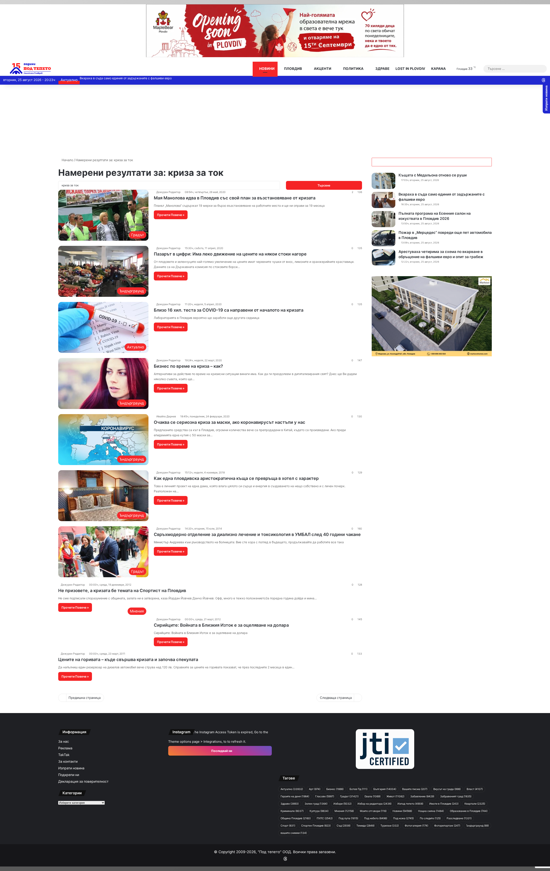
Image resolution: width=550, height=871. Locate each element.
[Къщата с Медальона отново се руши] (383, 181)
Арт (314, 789)
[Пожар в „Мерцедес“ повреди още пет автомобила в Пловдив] (383, 238)
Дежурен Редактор (168, 192)
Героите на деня (295, 796)
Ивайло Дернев (166, 416)
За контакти (68, 761)
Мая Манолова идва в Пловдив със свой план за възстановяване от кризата (234, 198)
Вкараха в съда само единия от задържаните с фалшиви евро (129, 78)
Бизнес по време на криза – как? (188, 366)
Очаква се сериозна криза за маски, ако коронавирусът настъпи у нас (229, 422)
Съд (343, 825)
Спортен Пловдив (316, 825)
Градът (349, 796)
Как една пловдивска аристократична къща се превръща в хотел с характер (236, 478)
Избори (342, 803)
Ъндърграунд (477, 825)
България (384, 789)
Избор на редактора (374, 803)
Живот (395, 796)
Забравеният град (455, 796)
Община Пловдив (296, 818)
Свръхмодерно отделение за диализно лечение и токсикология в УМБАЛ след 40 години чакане (257, 534)
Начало (67, 160)
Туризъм (389, 825)
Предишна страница (85, 698)
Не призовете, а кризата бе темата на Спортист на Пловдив (122, 590)
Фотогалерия (416, 825)
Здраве (382, 68)
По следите (430, 818)
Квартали (474, 803)
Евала (372, 796)
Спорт (288, 825)
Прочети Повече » (170, 215)
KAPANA (438, 68)
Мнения (344, 811)
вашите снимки (294, 832)
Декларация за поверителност (83, 781)
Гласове (324, 796)
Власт (475, 789)
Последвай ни (221, 751)
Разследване (459, 818)
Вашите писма (414, 789)
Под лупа (348, 818)
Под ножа (403, 818)
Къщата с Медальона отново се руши (433, 175)
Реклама (65, 748)
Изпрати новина (71, 768)
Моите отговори (373, 811)
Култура (319, 811)
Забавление (422, 796)
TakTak (64, 755)
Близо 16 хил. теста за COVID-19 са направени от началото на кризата (228, 310)
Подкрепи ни (68, 775)
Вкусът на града (447, 789)
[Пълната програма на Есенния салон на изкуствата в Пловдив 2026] (383, 219)
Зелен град (316, 803)
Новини (266, 68)
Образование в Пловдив (468, 811)
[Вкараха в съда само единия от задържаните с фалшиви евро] (383, 200)
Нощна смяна (431, 811)
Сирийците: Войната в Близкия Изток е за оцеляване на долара (221, 625)
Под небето (375, 818)
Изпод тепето (410, 803)
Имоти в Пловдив (443, 803)
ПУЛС (325, 818)
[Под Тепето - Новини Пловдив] (30, 68)
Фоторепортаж (447, 825)
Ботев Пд (358, 789)
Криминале (292, 811)
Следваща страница (336, 698)
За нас (63, 741)
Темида (365, 825)
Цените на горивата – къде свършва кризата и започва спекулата (128, 659)
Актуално (292, 789)
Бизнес (335, 789)
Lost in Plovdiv (410, 68)
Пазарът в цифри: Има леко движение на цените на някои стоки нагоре (230, 254)
